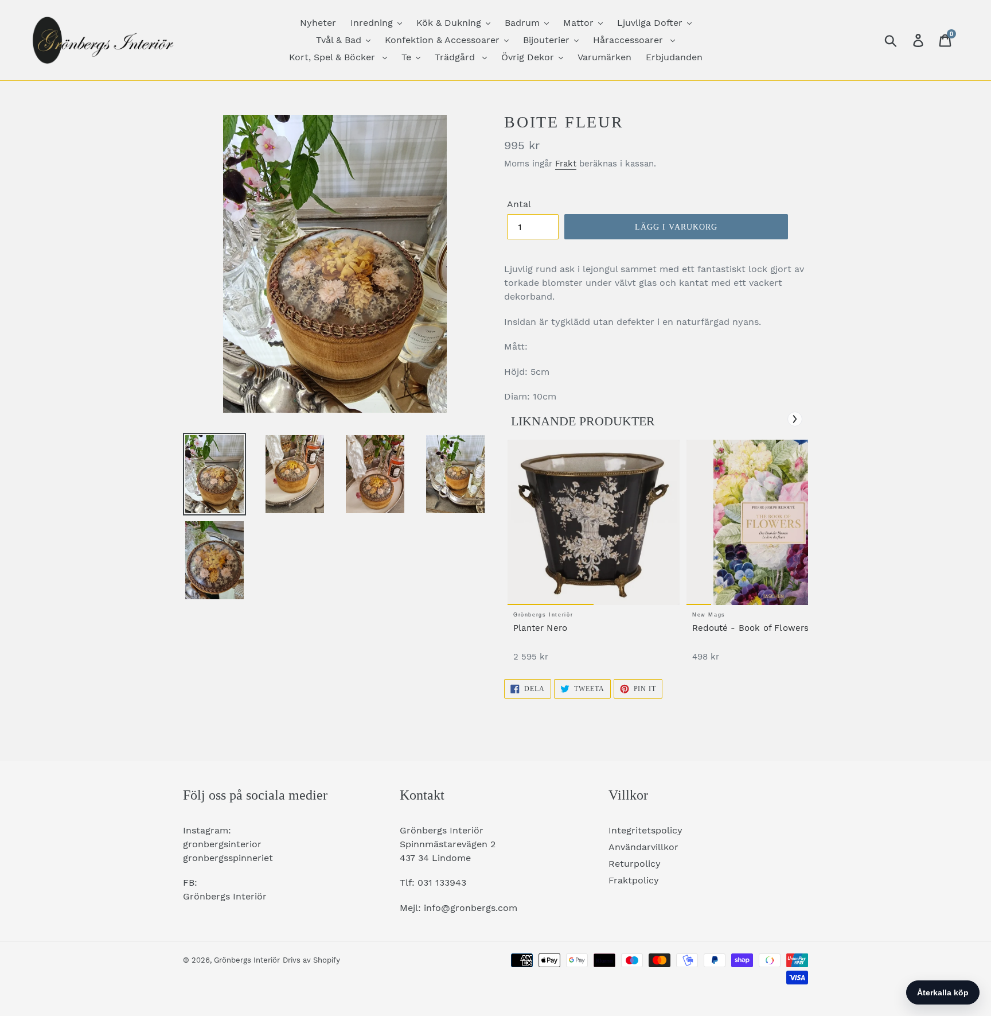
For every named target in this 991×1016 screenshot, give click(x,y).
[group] (593, 556)
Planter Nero (540, 628)
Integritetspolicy (645, 830)
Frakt (565, 163)
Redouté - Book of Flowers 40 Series (772, 628)
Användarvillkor (643, 847)
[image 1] (594, 522)
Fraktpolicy (633, 880)
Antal (519, 204)
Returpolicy (634, 863)
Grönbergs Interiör (247, 960)
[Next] (794, 419)
